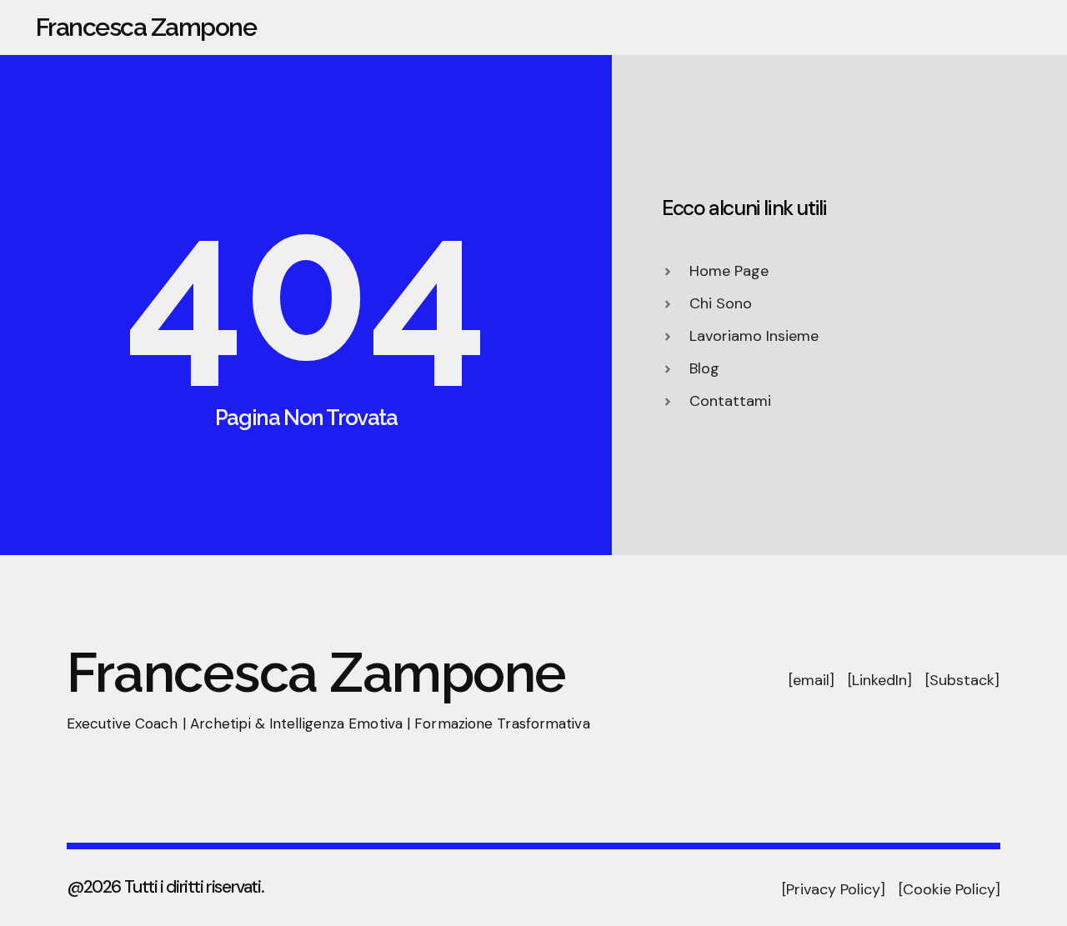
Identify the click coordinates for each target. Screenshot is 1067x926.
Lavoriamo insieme (917, 27)
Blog (1028, 27)
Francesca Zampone (146, 27)
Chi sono (680, 27)
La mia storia (783, 27)
